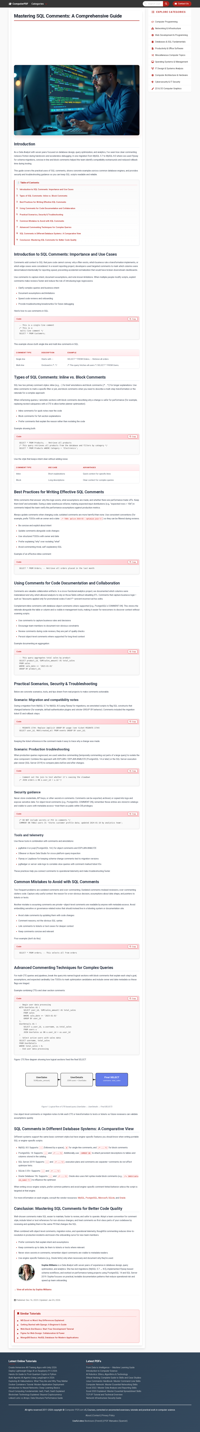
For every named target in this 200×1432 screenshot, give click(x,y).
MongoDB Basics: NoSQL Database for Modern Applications (50, 1337)
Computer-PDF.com (74, 1410)
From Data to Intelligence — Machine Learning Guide (110, 1367)
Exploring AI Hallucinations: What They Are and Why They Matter (38, 1381)
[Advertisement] (76, 43)
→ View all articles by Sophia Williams (33, 1289)
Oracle (122, 1198)
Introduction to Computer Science (101, 1371)
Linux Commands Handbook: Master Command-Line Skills (113, 1381)
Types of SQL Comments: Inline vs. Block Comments (43, 196)
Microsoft (102, 1198)
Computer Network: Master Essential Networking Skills (112, 1384)
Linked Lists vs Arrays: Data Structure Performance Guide (36, 1398)
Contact (96, 1415)
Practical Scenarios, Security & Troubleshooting (41, 215)
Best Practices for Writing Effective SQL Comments (43, 202)
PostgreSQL (91, 1198)
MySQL (81, 1198)
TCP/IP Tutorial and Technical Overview (104, 1394)
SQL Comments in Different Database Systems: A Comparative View (50, 233)
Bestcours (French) (93, 1421)
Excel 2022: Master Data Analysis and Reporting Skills (111, 1388)
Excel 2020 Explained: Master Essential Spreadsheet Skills (113, 1391)
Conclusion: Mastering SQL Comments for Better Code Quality (48, 240)
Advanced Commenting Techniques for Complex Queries (45, 227)
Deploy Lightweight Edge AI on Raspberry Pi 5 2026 (33, 1371)
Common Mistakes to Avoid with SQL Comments (42, 221)
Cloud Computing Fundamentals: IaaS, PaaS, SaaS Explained (37, 1391)
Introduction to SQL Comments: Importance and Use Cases (46, 189)
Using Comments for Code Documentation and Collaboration (47, 208)
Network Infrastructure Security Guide (103, 1398)
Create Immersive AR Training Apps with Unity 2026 (33, 1367)
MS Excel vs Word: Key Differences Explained (42, 1320)
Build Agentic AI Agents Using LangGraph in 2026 (31, 1378)
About (88, 1415)
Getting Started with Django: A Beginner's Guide (44, 1324)
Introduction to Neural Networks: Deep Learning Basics (34, 1388)
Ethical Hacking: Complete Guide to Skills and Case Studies (113, 1378)
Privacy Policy (108, 1415)
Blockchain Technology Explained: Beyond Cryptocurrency (35, 1394)
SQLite (111, 1198)
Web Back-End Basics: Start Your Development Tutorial (47, 1329)
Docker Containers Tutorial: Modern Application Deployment (36, 1384)
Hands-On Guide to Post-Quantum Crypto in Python (32, 1374)
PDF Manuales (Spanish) (115, 1421)
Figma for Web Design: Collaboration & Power (43, 1333)
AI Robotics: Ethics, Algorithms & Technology (107, 1374)
